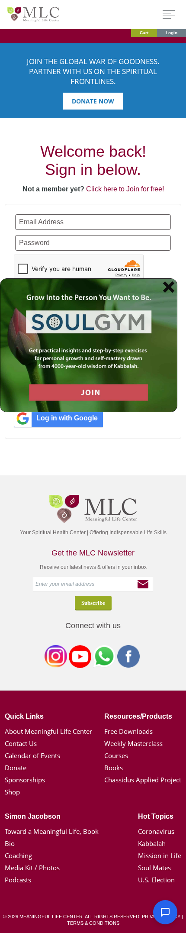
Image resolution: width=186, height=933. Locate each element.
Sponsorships (25, 779)
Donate (15, 767)
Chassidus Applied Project (142, 779)
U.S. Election (156, 879)
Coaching (18, 855)
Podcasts (18, 879)
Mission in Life (159, 855)
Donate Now (93, 101)
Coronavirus (156, 831)
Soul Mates (154, 867)
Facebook (128, 658)
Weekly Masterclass (133, 743)
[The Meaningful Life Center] (33, 14)
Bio (10, 843)
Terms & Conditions (93, 923)
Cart (144, 32)
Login (171, 32)
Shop (12, 792)
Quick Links (24, 716)
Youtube (80, 658)
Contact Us (21, 743)
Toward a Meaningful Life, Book (52, 831)
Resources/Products (138, 716)
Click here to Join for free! (125, 189)
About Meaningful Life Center (48, 731)
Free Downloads (128, 731)
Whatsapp (104, 658)
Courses (116, 755)
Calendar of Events (32, 755)
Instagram (56, 658)
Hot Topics (155, 816)
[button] (165, 912)
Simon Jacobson (33, 816)
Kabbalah (152, 843)
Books (113, 767)
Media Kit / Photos (32, 867)
